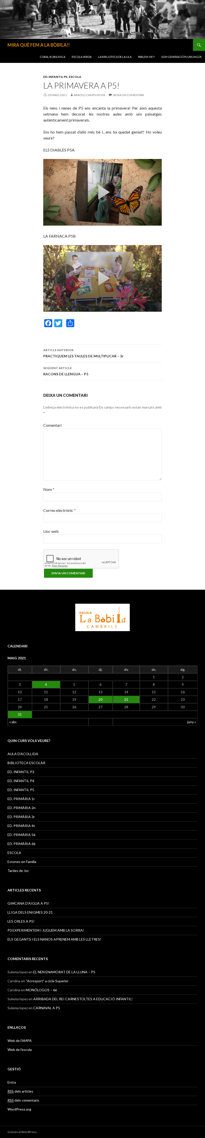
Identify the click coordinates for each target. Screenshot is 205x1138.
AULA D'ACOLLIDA (23, 754)
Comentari (52, 425)
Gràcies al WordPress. (23, 1132)
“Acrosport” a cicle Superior (47, 981)
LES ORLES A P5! (21, 921)
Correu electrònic (59, 510)
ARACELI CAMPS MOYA (89, 95)
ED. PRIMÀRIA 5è (22, 835)
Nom (48, 489)
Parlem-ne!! (146, 56)
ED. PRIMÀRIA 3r (21, 817)
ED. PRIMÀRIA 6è (22, 844)
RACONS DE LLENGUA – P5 (65, 371)
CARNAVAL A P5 (46, 1008)
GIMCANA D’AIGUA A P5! (28, 903)
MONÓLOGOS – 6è (41, 990)
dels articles (20, 1091)
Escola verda (82, 56)
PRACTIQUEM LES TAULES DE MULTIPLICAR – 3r (83, 353)
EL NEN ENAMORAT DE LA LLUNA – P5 (64, 972)
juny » (191, 722)
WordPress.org (19, 1109)
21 (126, 699)
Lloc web (51, 531)
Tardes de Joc (18, 870)
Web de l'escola (20, 1049)
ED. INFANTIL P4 (21, 781)
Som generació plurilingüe (181, 56)
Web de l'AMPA (20, 1040)
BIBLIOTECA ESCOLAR (26, 763)
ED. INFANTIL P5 (55, 77)
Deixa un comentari (128, 95)
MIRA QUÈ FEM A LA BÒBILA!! (39, 45)
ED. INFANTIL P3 (21, 772)
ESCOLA (75, 77)
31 (20, 714)
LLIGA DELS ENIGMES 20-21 (30, 912)
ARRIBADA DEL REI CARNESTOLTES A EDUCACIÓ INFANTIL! (83, 999)
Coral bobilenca (52, 56)
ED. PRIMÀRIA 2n (22, 808)
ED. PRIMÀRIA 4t (21, 826)
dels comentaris (23, 1100)
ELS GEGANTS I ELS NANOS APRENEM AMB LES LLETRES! (54, 939)
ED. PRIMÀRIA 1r (21, 799)
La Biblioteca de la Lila (115, 56)
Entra (12, 1082)
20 (100, 699)
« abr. (13, 722)
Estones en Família (22, 861)
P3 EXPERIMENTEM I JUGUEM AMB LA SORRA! (46, 930)
